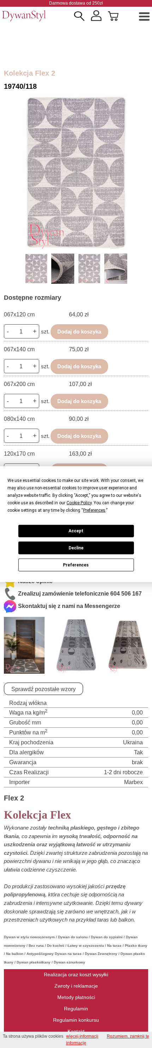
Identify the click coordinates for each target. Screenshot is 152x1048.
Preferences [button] (94, 509)
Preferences (76, 564)
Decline (76, 547)
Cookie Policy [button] (79, 502)
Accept (76, 530)
